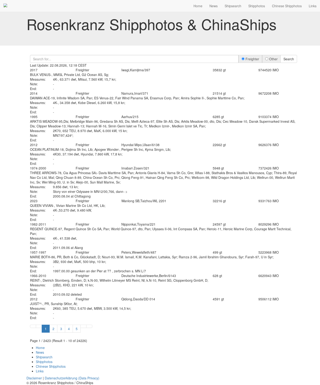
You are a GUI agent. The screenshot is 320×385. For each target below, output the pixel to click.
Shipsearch (233, 6)
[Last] (89, 326)
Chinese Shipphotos (287, 6)
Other (273, 59)
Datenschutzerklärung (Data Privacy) (72, 378)
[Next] (83, 326)
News (213, 6)
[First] (33, 326)
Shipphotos (256, 6)
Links (312, 6)
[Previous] (39, 326)
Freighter (252, 59)
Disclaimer (34, 378)
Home (197, 6)
